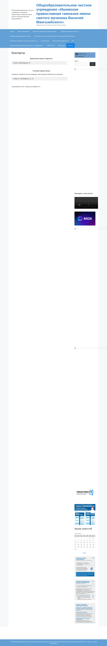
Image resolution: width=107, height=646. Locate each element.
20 (84, 544)
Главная (12, 31)
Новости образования (23, 31)
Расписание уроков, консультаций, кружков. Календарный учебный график (54, 36)
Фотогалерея (61, 45)
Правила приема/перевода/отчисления (20, 36)
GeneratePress (53, 643)
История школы (45, 40)
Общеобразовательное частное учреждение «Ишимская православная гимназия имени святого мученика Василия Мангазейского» (64, 13)
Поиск (76, 61)
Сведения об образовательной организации (44, 31)
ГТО (73, 40)
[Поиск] (92, 64)
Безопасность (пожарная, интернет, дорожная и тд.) (24, 40)
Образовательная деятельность (69, 31)
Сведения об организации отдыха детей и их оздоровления (26, 45)
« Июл (84, 553)
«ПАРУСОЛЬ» (51, 45)
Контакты (70, 45)
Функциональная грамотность (61, 40)
